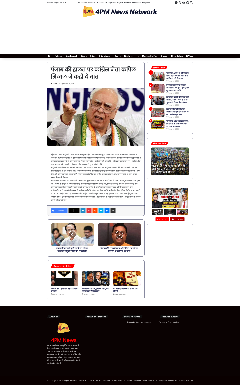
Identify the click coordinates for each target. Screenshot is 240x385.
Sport (117, 56)
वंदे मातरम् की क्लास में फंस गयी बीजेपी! (125, 290)
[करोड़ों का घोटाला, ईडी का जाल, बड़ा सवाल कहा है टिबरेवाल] (96, 278)
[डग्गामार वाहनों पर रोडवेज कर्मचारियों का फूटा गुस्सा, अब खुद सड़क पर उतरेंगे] (157, 88)
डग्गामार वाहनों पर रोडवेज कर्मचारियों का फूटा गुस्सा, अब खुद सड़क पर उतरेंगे (177, 88)
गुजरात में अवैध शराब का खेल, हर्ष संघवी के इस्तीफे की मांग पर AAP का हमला (177, 124)
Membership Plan (149, 56)
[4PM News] (120, 12)
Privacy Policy (117, 381)
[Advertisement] (120, 36)
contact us (172, 381)
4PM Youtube (81, 3)
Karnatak (127, 3)
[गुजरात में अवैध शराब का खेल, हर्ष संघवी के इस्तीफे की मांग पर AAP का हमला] (157, 124)
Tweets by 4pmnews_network (139, 322)
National (91, 3)
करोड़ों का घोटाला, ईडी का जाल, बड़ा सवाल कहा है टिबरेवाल (95, 290)
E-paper (164, 56)
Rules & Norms (148, 381)
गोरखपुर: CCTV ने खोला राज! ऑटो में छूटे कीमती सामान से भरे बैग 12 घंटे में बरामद (177, 76)
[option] (170, 161)
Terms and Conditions (132, 381)
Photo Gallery (177, 56)
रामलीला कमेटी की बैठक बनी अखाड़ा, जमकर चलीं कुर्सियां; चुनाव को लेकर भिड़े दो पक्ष (177, 100)
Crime (92, 56)
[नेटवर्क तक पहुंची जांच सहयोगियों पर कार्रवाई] (64, 278)
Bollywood (146, 3)
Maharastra (136, 3)
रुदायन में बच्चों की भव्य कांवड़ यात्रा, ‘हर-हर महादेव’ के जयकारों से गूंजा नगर (177, 112)
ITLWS (190, 381)
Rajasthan (112, 3)
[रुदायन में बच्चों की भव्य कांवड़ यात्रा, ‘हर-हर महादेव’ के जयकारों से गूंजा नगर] (157, 112)
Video (190, 56)
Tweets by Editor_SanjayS (169, 322)
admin (55, 83)
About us (106, 381)
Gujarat (120, 3)
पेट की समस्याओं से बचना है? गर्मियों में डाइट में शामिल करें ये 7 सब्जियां (169, 169)
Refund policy (161, 381)
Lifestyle (128, 56)
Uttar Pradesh (71, 56)
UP (97, 3)
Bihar (102, 3)
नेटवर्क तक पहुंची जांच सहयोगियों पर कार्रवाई (64, 290)
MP (106, 3)
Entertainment (105, 56)
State (83, 56)
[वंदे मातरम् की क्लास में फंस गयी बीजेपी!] (127, 278)
